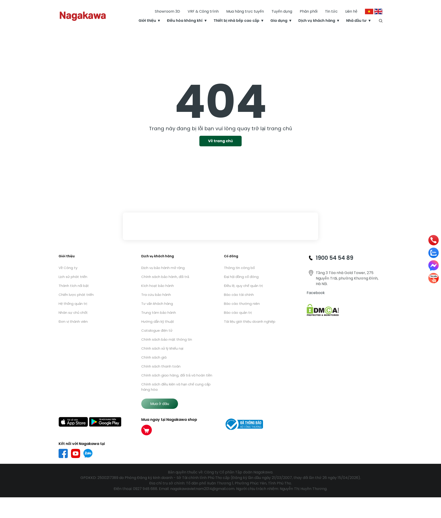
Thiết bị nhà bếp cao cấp (236, 20)
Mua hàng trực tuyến (245, 11)
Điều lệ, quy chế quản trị (243, 285)
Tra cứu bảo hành (156, 294)
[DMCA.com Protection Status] (323, 309)
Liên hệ (351, 11)
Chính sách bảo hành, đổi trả (165, 276)
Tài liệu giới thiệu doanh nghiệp (249, 321)
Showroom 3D (167, 11)
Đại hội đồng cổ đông (241, 276)
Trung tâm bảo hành (158, 312)
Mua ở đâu (159, 403)
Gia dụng (278, 20)
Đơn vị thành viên (73, 321)
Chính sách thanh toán (161, 366)
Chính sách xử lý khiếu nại (162, 348)
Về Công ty (68, 267)
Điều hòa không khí (185, 20)
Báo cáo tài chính (239, 294)
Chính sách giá (154, 357)
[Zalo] (433, 253)
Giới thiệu (147, 20)
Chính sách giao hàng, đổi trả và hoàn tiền (176, 375)
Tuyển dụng (281, 11)
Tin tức (331, 11)
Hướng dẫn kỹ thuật (157, 321)
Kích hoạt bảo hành (157, 285)
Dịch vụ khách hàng (316, 20)
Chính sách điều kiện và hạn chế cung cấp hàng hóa (176, 387)
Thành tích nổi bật (74, 285)
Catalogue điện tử (156, 330)
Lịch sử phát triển (73, 276)
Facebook (316, 292)
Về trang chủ (220, 141)
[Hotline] (434, 240)
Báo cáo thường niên (242, 303)
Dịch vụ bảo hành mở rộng (163, 267)
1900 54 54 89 (334, 258)
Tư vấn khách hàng (157, 303)
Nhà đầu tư (356, 20)
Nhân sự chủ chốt (73, 312)
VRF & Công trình (203, 11)
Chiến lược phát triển (76, 294)
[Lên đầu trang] (433, 490)
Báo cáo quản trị (238, 312)
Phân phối (308, 11)
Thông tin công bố (239, 267)
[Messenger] (433, 265)
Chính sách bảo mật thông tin (166, 339)
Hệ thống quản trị (73, 303)
